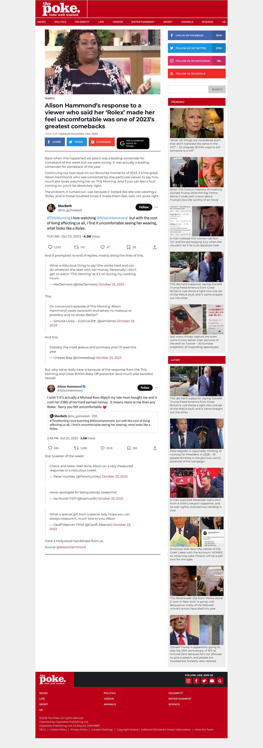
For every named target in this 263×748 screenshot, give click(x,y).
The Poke (61, 9)
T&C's (42, 729)
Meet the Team (204, 729)
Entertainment (143, 21)
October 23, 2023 (111, 284)
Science (207, 21)
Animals (187, 21)
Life (101, 21)
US (224, 21)
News (41, 21)
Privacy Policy (79, 729)
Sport (167, 21)
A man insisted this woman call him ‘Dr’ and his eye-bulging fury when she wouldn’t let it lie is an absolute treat (196, 242)
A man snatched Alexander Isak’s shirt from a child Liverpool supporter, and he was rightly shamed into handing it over (195, 505)
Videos (118, 21)
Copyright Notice (127, 729)
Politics (60, 21)
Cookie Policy (58, 729)
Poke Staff (51, 133)
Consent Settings (102, 729)
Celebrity (82, 21)
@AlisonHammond (71, 547)
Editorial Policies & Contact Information (166, 729)
